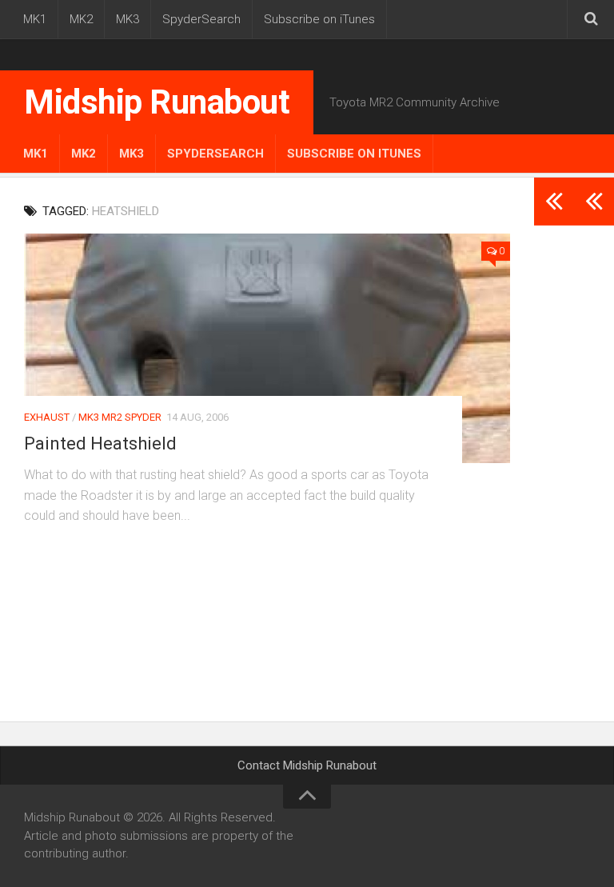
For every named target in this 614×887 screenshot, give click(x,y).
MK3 (127, 19)
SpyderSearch (201, 19)
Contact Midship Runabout (307, 765)
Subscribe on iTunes (319, 19)
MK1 (34, 19)
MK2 (81, 19)
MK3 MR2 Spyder (119, 417)
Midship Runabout (156, 102)
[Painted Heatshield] (267, 348)
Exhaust (47, 417)
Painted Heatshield (100, 443)
